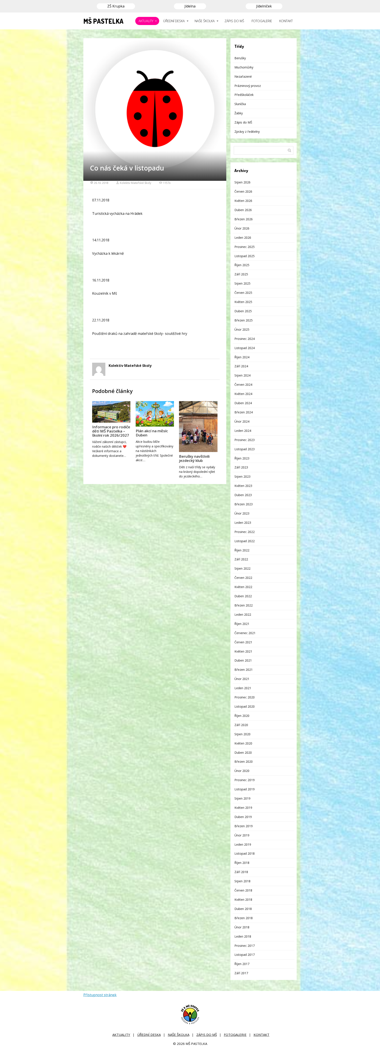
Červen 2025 (243, 293)
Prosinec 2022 (244, 532)
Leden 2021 (242, 688)
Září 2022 (241, 559)
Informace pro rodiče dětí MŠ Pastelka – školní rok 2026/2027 (111, 431)
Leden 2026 (242, 237)
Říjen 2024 (241, 357)
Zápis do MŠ (243, 122)
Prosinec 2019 (244, 780)
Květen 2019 (243, 807)
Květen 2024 (243, 394)
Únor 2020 (241, 771)
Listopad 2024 (244, 348)
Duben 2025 (243, 311)
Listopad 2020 (244, 706)
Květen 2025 (243, 302)
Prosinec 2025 (244, 247)
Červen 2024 (243, 384)
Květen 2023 (243, 486)
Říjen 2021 (241, 624)
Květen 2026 (243, 201)
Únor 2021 (241, 679)
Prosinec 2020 (244, 697)
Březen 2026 (243, 219)
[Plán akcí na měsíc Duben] (155, 414)
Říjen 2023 (241, 458)
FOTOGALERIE (262, 21)
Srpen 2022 (242, 568)
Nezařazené (243, 76)
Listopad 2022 (244, 541)
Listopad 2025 (244, 256)
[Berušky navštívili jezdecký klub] (198, 426)
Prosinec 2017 (244, 946)
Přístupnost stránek (100, 994)
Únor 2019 (241, 835)
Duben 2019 (243, 817)
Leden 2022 (242, 614)
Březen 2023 (243, 504)
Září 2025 (241, 274)
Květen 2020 (243, 743)
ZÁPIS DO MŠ (234, 21)
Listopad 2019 (244, 789)
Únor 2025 (241, 329)
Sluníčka (240, 104)
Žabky (238, 113)
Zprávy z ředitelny (247, 131)
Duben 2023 (243, 495)
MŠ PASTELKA (103, 21)
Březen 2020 (243, 761)
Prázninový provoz (247, 86)
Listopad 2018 (244, 853)
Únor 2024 (241, 421)
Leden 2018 (242, 936)
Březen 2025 (243, 320)
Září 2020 (241, 725)
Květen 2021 (243, 651)
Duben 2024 (243, 403)
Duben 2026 (243, 210)
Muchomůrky (243, 67)
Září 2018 (241, 872)
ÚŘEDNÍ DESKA (174, 21)
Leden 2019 (242, 844)
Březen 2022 (243, 605)
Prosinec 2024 (244, 339)
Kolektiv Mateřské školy (135, 183)
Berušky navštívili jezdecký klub (194, 458)
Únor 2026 (241, 228)
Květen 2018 (243, 899)
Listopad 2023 (244, 449)
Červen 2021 (243, 642)
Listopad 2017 (244, 955)
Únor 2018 (241, 927)
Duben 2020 (243, 752)
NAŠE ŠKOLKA (205, 21)
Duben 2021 (243, 660)
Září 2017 (241, 973)
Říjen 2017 (241, 964)
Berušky (240, 58)
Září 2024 (241, 366)
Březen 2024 (243, 412)
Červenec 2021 (245, 633)
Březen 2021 (243, 669)
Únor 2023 (241, 513)
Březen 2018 (243, 918)
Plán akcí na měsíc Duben (152, 433)
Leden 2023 (242, 522)
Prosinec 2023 (244, 440)
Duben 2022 (243, 596)
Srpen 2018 (242, 881)
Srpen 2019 (242, 798)
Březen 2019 (243, 826)
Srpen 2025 (242, 283)
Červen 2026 (243, 191)
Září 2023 (241, 467)
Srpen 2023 (242, 476)
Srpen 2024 (242, 375)
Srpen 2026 (242, 182)
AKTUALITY (146, 21)
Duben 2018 (243, 909)
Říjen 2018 (241, 863)
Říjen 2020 (241, 716)
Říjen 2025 (241, 265)
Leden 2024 (242, 431)
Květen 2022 (243, 587)
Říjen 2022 (241, 550)
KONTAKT (286, 21)
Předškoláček (244, 95)
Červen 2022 (243, 578)
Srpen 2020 (242, 734)
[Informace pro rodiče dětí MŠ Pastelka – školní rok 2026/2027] (111, 412)
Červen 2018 (243, 890)
